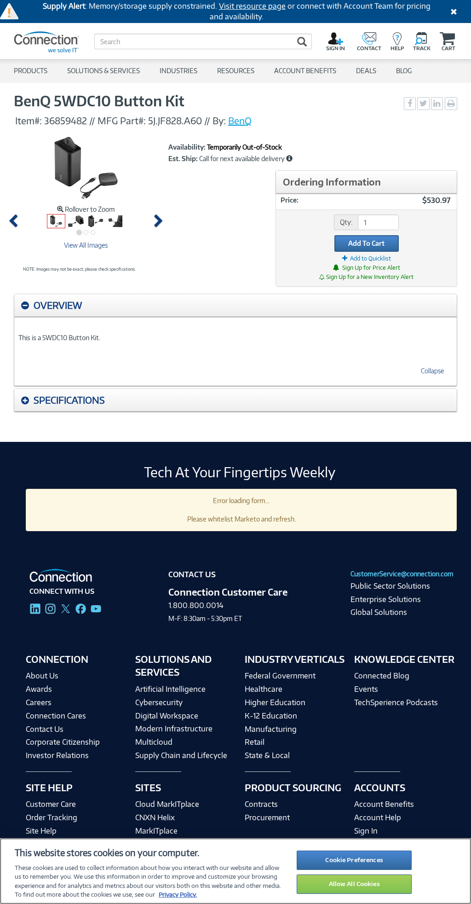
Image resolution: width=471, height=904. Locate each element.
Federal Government (280, 675)
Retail (254, 742)
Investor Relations (57, 755)
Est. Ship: (183, 158)
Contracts (261, 804)
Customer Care (51, 804)
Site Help (41, 830)
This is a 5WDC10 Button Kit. (59, 338)
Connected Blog (381, 675)
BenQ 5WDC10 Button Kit (99, 101)
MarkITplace (156, 830)
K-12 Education (271, 715)
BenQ (240, 121)
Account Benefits (384, 804)
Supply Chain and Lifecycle (181, 755)
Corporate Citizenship (63, 742)
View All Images (86, 245)
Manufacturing (271, 729)
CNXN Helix (155, 817)
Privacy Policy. (178, 894)
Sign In (366, 830)
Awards (39, 689)
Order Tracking (51, 817)
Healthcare (263, 689)
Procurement (267, 817)
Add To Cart (366, 243)
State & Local (267, 755)
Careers (39, 702)
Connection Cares (56, 715)
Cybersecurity (159, 702)
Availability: (187, 147)
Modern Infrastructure (174, 728)
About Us (42, 675)
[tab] (235, 305)
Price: (290, 200)
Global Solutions (378, 612)
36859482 (65, 121)
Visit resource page (252, 6)
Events (366, 689)
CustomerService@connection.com (402, 574)
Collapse (432, 371)
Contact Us (44, 729)
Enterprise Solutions (385, 599)
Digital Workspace (166, 715)
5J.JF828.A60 (175, 121)
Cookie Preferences (354, 859)
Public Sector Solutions (390, 586)
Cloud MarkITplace (167, 804)
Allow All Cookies (354, 883)
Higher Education (275, 702)
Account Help (377, 817)
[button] (15, 221)
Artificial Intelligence (170, 689)
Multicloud (153, 742)
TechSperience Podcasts (396, 702)
